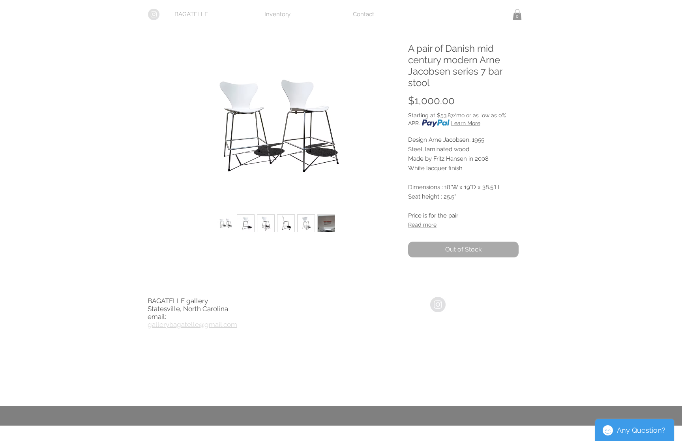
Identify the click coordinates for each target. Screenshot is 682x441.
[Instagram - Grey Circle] (438, 304)
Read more (422, 224)
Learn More (465, 123)
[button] (517, 14)
